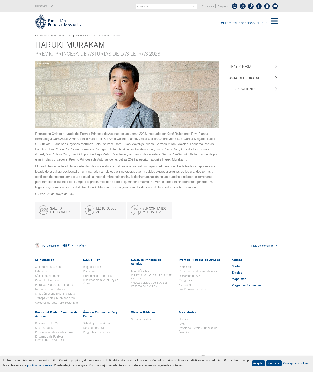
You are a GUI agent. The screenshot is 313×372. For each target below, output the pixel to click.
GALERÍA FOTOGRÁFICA (60, 210)
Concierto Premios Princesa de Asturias (198, 329)
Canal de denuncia (47, 280)
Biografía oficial (92, 267)
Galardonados (44, 327)
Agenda (237, 259)
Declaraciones (242, 89)
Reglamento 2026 (190, 275)
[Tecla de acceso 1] (153, 21)
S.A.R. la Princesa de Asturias (146, 261)
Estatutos (41, 271)
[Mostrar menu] (274, 21)
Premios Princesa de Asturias (92, 35)
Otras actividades (143, 312)
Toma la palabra (141, 319)
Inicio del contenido (262, 245)
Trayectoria (240, 66)
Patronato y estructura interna (54, 284)
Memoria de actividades (50, 289)
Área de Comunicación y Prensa (100, 314)
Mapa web (239, 279)
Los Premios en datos (192, 289)
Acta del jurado (244, 78)
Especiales (185, 284)
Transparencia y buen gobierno (55, 298)
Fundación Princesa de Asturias (53, 35)
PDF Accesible (50, 245)
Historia (183, 319)
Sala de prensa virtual (97, 323)
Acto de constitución (48, 267)
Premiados (185, 267)
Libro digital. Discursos (97, 275)
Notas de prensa (93, 327)
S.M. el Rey (91, 259)
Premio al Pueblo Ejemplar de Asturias (56, 314)
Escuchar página (77, 245)
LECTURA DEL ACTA (106, 210)
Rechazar (273, 363)
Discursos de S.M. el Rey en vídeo (103, 281)
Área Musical (188, 312)
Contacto (208, 6)
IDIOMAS (41, 6)
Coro (182, 324)
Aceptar (258, 363)
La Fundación (44, 259)
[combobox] (165, 6)
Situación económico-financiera (55, 293)
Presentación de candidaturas (198, 271)
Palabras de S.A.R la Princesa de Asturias (151, 276)
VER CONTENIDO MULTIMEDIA (154, 210)
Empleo (222, 6)
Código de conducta (47, 275)
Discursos (89, 271)
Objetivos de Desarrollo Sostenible (56, 302)
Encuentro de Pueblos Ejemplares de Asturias (49, 338)
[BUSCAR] (194, 6)
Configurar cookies (296, 363)
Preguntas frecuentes (96, 332)
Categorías (185, 280)
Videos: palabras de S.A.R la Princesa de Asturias (149, 284)
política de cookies (39, 365)
